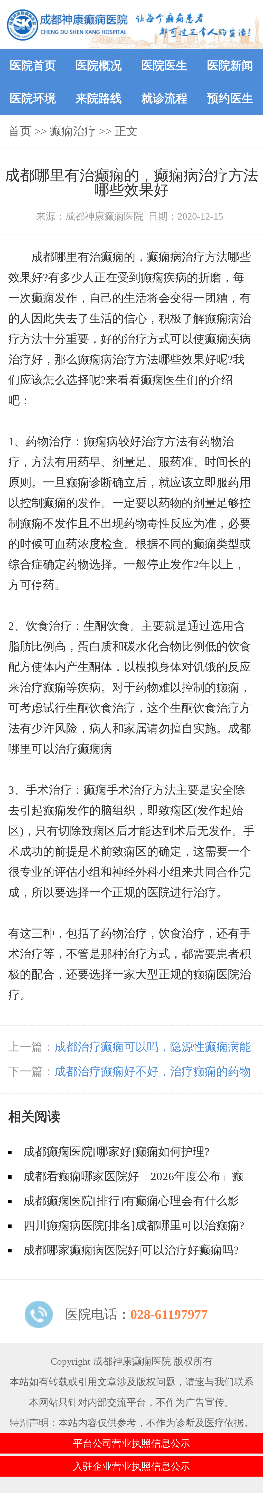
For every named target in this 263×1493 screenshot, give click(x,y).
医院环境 (33, 98)
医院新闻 (230, 65)
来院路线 (99, 98)
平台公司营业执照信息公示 (131, 1443)
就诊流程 (164, 98)
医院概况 (99, 65)
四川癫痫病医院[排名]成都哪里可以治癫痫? (133, 1225)
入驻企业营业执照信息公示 (131, 1466)
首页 (19, 131)
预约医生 (230, 98)
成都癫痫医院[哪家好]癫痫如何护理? (116, 1151)
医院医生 (164, 65)
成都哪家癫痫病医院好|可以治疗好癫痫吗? (131, 1250)
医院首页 (33, 65)
